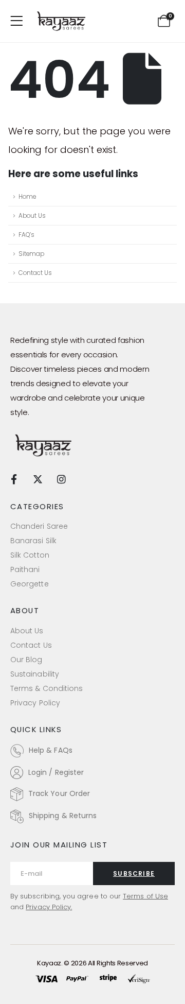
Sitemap (31, 254)
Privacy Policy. (49, 907)
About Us (32, 216)
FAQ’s (26, 235)
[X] (38, 479)
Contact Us (35, 273)
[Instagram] (61, 479)
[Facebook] (14, 479)
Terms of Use (145, 896)
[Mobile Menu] (19, 21)
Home (27, 197)
